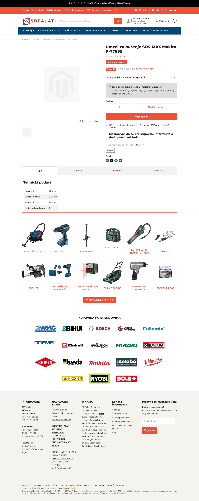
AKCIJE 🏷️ (27, 30)
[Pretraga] (118, 21)
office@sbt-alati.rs (30, 416)
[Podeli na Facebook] (107, 160)
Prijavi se (149, 430)
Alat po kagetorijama (61, 419)
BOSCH (55, 452)
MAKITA (121, 56)
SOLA (54, 461)
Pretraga (25, 10)
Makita (110, 150)
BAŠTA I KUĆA (73, 30)
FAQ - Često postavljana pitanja (99, 10)
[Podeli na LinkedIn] (116, 160)
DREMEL (115, 30)
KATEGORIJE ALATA (49, 30)
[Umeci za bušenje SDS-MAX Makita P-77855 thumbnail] (26, 132)
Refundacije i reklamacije (74, 10)
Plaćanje (78, 170)
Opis (39, 170)
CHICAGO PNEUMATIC (63, 458)
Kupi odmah (141, 116)
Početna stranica (59, 409)
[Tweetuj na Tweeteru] (111, 160)
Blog (117, 10)
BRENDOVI (131, 30)
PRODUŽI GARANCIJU (154, 30)
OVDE (129, 93)
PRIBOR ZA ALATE (96, 30)
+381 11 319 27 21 (31, 420)
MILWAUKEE (66, 468)
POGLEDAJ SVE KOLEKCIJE (99, 300)
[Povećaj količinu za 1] (129, 107)
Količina (109, 101)
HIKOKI (55, 455)
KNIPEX (55, 468)
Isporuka (117, 170)
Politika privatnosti (54, 10)
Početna (26, 39)
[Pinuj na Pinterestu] (120, 160)
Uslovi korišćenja (38, 10)
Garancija (157, 170)
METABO (72, 452)
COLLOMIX (63, 461)
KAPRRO (56, 465)
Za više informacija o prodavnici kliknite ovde (126, 145)
